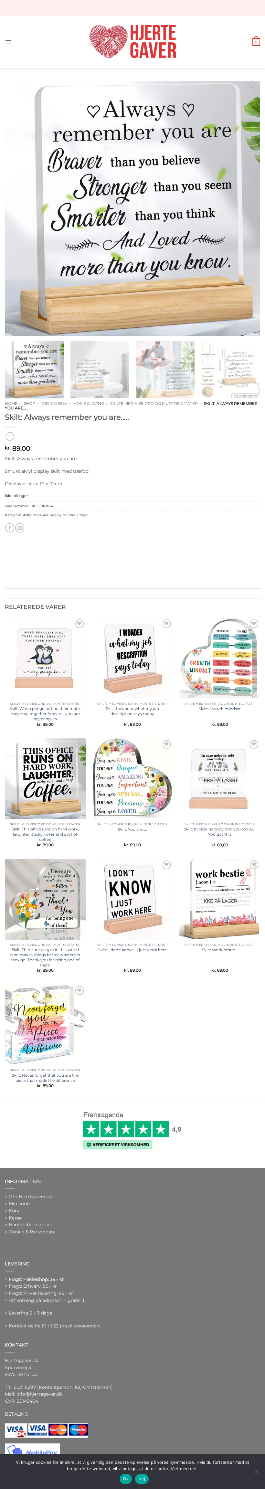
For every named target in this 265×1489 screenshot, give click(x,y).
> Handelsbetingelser (28, 1224)
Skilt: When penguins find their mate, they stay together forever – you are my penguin (45, 713)
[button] (8, 42)
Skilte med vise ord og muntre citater (154, 403)
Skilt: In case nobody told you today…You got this (220, 832)
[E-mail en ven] (19, 528)
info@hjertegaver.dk (38, 1394)
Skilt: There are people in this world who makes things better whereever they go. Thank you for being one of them (45, 957)
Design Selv (54, 403)
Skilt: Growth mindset (220, 708)
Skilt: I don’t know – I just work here (132, 949)
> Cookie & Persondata (30, 1231)
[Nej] (256, 1473)
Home (11, 403)
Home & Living (88, 403)
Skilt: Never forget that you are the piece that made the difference (45, 1078)
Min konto (20, 1203)
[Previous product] (9, 436)
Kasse (15, 1217)
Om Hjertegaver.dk (30, 1196)
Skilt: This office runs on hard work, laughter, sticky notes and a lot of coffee (45, 834)
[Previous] (18, 208)
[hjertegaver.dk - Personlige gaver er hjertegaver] (132, 42)
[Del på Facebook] (9, 528)
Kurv (14, 1210)
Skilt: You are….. (132, 829)
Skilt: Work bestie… (220, 949)
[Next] (247, 208)
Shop (29, 403)
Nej (141, 1478)
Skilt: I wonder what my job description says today (132, 711)
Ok (126, 1478)
